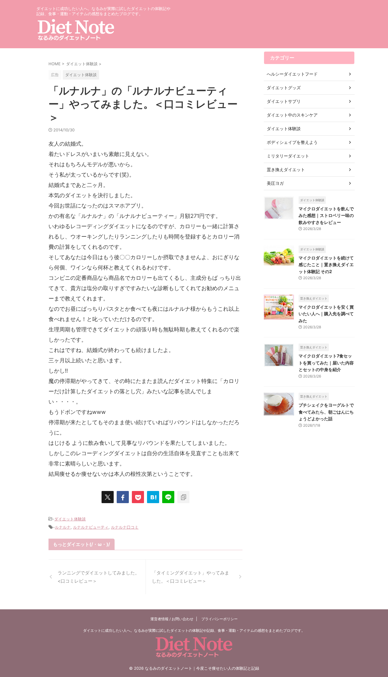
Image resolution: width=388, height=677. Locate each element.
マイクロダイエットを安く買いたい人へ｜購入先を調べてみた (326, 313)
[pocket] (138, 497)
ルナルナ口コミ (125, 527)
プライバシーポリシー (219, 619)
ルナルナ (63, 527)
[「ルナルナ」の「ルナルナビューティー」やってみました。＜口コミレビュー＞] (153, 497)
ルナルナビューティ (91, 527)
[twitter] (108, 497)
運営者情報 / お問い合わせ (171, 619)
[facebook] (123, 497)
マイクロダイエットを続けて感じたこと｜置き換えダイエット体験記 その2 (326, 264)
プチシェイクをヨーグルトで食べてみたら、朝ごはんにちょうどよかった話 (326, 411)
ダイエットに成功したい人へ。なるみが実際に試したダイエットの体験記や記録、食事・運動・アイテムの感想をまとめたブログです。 (194, 630)
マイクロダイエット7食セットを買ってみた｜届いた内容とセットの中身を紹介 (326, 362)
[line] (168, 497)
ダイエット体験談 (70, 518)
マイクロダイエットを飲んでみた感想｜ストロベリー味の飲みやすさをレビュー (326, 215)
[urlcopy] (183, 497)
